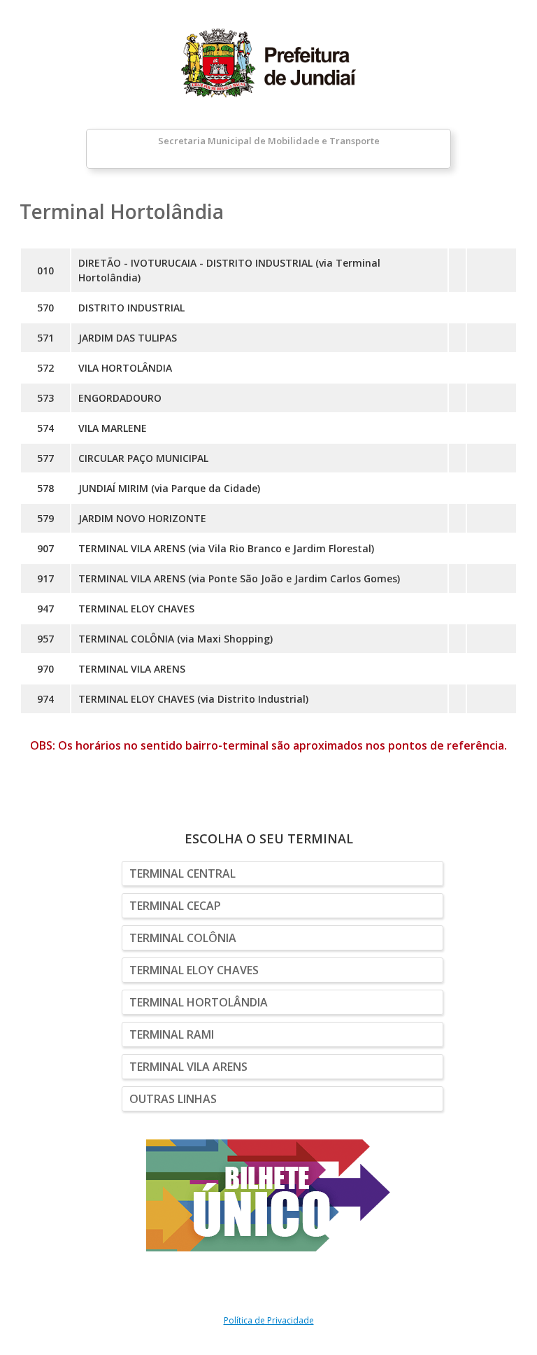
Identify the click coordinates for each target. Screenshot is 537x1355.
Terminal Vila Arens (188, 1066)
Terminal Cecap (175, 905)
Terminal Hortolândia (198, 1002)
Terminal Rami (171, 1034)
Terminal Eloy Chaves (194, 970)
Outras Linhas (173, 1099)
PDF (492, 270)
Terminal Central (182, 873)
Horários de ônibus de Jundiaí (268, 63)
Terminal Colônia (182, 938)
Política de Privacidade (269, 1320)
